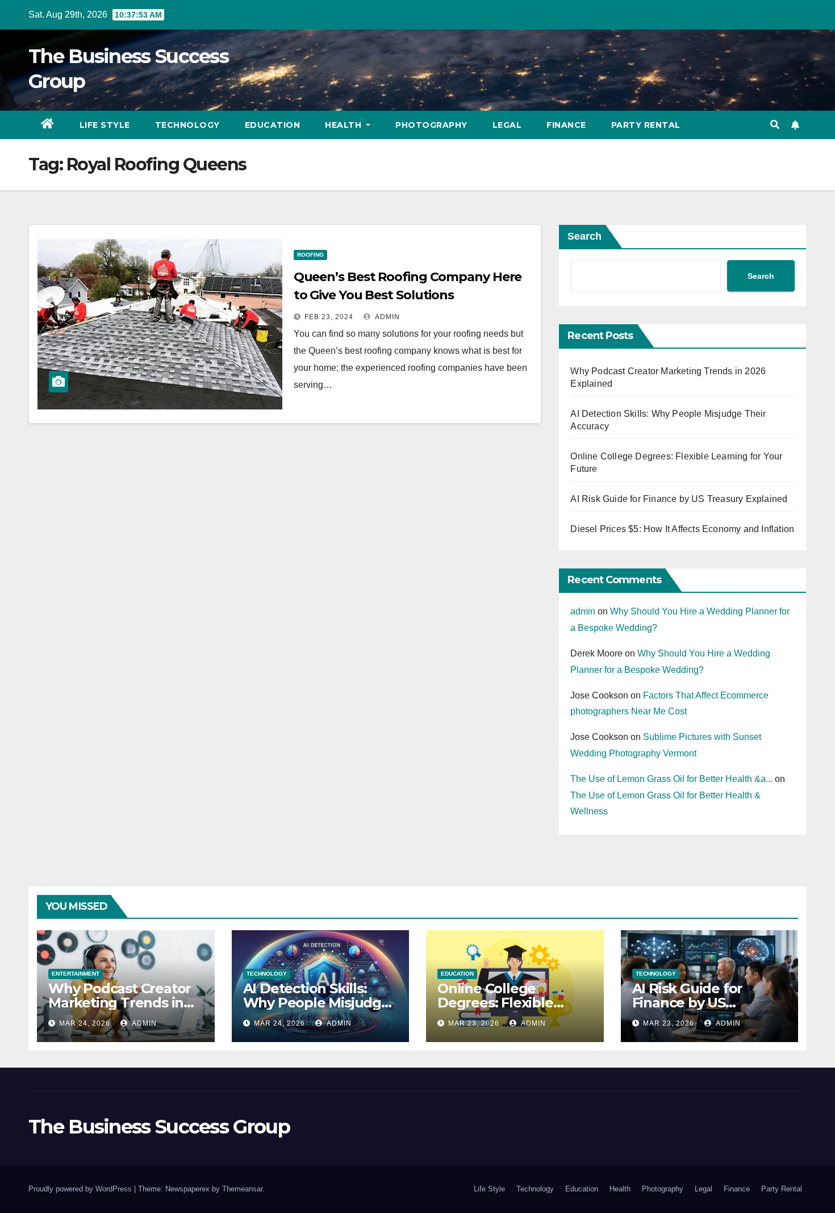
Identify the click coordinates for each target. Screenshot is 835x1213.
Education (272, 125)
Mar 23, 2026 (473, 1023)
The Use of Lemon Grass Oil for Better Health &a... (671, 779)
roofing (310, 255)
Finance (566, 125)
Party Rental (645, 125)
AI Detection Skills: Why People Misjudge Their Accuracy (316, 1002)
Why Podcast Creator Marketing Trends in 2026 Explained (119, 1002)
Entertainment (75, 974)
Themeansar (242, 1189)
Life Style (105, 125)
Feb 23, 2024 (328, 317)
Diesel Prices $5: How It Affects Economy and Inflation (682, 529)
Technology (187, 125)
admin (386, 317)
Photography (431, 125)
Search (584, 236)
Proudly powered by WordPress (81, 1189)
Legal (507, 125)
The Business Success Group (159, 1127)
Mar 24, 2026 (84, 1023)
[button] (774, 124)
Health (344, 125)
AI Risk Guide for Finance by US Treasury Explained (678, 499)
